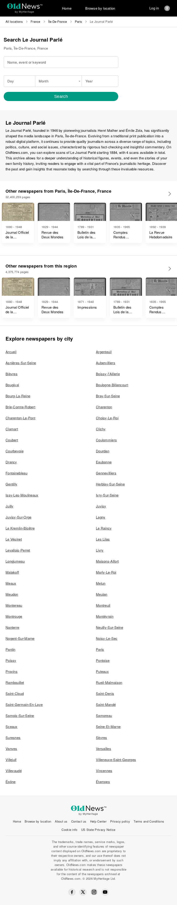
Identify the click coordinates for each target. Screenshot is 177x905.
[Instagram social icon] (94, 892)
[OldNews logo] (24, 6)
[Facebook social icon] (72, 892)
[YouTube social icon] (105, 892)
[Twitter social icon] (83, 892)
